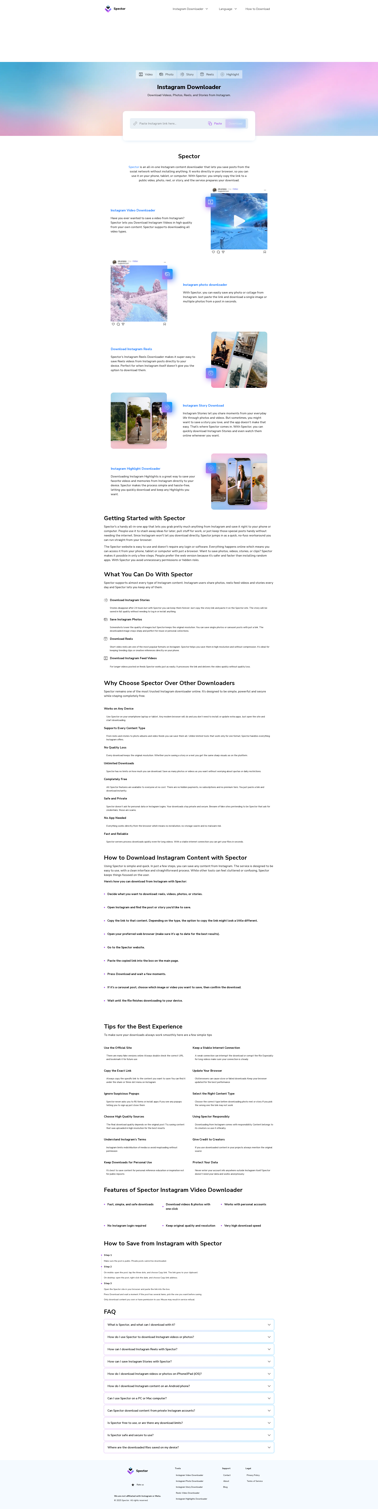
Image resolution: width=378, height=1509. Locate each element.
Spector (134, 167)
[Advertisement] (189, 39)
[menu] (200, 9)
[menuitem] (190, 9)
